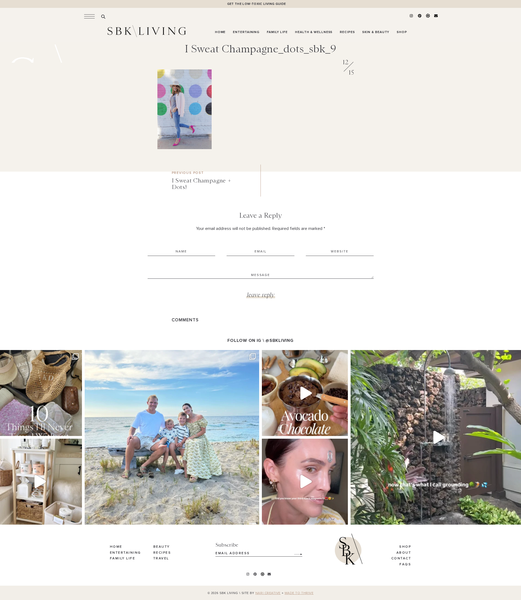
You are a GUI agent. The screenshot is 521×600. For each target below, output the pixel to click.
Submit (295, 552)
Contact (401, 558)
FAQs (405, 564)
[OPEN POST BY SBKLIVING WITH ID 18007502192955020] (305, 482)
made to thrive (299, 593)
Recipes (162, 552)
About (403, 552)
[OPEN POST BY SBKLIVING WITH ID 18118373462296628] (172, 437)
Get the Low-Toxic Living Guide (256, 4)
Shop (405, 546)
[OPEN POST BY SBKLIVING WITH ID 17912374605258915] (305, 393)
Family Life (122, 558)
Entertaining (125, 552)
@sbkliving (279, 340)
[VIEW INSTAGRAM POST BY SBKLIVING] (76, 429)
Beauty (161, 546)
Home (116, 546)
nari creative (268, 593)
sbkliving (38, 356)
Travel (161, 558)
